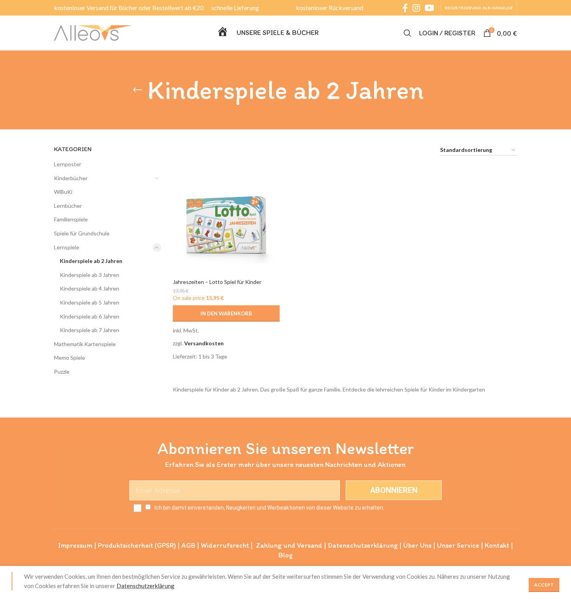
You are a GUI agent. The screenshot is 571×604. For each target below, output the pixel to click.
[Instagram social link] (416, 7)
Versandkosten (204, 343)
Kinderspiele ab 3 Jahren (89, 275)
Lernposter (67, 164)
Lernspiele (66, 247)
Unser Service (458, 545)
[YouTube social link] (429, 7)
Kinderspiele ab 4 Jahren (89, 288)
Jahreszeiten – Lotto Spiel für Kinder (217, 282)
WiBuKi (63, 191)
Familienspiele (71, 219)
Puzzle (62, 371)
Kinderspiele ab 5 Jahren (89, 302)
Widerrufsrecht (225, 545)
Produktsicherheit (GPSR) (137, 545)
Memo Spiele (69, 357)
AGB (188, 545)
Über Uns (417, 545)
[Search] (407, 33)
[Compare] (274, 180)
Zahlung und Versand (289, 545)
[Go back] (137, 90)
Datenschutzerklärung (363, 545)
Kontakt (497, 545)
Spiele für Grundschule (82, 233)
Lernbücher (68, 205)
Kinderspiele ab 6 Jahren (89, 316)
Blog (286, 555)
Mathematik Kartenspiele (85, 344)
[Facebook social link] (405, 7)
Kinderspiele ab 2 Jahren (91, 261)
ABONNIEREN (394, 490)
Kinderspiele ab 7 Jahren (89, 330)
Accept (544, 585)
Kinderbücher (70, 178)
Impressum (75, 545)
